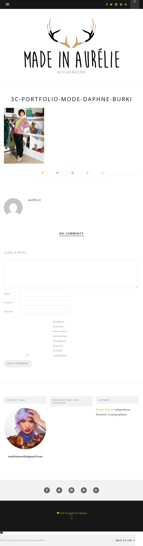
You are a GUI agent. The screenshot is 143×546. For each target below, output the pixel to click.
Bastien (83, 513)
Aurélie (34, 200)
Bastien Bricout (105, 410)
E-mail (8, 302)
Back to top (124, 540)
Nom (7, 293)
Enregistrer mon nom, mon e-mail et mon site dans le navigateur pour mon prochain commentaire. (60, 338)
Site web (8, 311)
